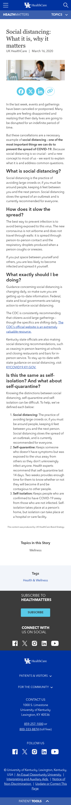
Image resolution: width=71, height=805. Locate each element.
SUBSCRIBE (35, 612)
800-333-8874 (29, 729)
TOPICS (56, 14)
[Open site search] (66, 5)
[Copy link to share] (50, 91)
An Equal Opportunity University (39, 774)
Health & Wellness (35, 580)
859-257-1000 (33, 724)
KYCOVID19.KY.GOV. (21, 367)
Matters (16, 14)
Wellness (35, 550)
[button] (5, 5)
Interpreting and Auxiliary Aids (28, 779)
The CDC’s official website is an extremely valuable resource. (34, 327)
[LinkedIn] (44, 644)
